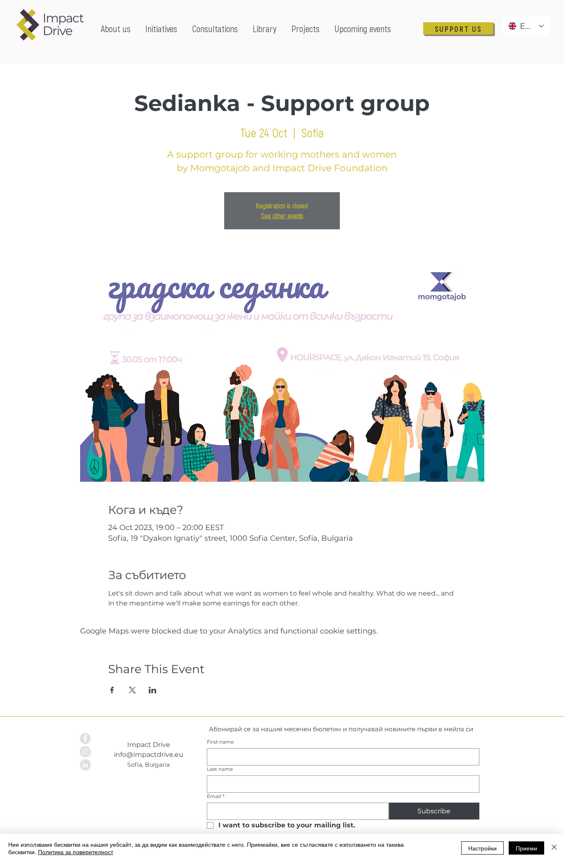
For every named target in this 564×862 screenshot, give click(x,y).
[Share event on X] (132, 690)
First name (220, 742)
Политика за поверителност (75, 852)
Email (216, 796)
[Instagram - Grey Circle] (85, 751)
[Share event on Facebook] (112, 690)
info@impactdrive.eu (148, 754)
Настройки (482, 848)
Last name (220, 769)
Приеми (526, 848)
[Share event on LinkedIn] (152, 690)
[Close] (554, 848)
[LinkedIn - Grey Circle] (85, 764)
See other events (282, 215)
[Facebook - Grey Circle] (85, 738)
